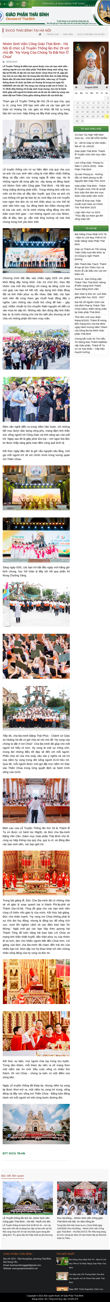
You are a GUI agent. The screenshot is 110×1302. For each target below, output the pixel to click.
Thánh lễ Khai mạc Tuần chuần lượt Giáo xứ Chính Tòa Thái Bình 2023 (89, 204)
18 (87, 112)
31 (82, 121)
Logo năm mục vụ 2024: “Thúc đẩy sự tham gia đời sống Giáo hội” (89, 215)
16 (77, 112)
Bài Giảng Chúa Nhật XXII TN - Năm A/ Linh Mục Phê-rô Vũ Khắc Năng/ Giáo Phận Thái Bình (91, 239)
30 (77, 121)
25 (87, 116)
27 (98, 116)
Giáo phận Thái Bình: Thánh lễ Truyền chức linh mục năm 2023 (90, 154)
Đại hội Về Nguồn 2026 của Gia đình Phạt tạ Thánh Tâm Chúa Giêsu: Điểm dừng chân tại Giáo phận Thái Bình (91, 307)
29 (107, 116)
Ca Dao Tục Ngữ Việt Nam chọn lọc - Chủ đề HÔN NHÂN (91, 136)
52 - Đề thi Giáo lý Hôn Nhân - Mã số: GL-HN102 (91, 145)
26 (93, 116)
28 (103, 116)
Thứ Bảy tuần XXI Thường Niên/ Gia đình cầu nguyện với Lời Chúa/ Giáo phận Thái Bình (87, 1278)
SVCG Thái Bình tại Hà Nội (91, 34)
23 (77, 116)
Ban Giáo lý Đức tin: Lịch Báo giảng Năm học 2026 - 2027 (90, 296)
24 (82, 116)
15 (107, 107)
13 (98, 107)
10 (82, 107)
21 (103, 112)
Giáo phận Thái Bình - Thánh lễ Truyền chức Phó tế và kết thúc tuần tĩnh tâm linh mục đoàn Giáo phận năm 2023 (90, 191)
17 (82, 112)
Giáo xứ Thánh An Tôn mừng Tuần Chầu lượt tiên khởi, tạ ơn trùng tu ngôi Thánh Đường (90, 254)
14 (103, 107)
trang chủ (53, 34)
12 (93, 107)
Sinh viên (68, 34)
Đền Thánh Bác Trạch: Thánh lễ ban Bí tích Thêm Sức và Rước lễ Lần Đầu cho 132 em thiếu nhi (91, 269)
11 (87, 107)
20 (98, 112)
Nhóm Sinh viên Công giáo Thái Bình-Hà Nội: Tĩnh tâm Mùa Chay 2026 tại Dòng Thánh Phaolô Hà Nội (81, 1220)
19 (93, 112)
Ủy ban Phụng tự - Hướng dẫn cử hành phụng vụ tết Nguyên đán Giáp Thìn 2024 (90, 177)
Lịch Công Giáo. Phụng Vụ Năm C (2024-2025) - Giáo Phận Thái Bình (89, 166)
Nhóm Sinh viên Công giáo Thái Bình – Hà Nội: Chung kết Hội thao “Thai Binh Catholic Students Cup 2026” (26, 1220)
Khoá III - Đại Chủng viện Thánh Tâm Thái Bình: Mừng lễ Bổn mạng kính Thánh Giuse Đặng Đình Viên (90, 284)
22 (107, 112)
